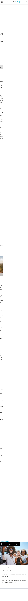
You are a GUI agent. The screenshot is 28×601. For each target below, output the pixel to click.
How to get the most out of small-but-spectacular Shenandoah (14, 575)
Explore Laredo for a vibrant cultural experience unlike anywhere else (13, 569)
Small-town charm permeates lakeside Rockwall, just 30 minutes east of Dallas (14, 581)
